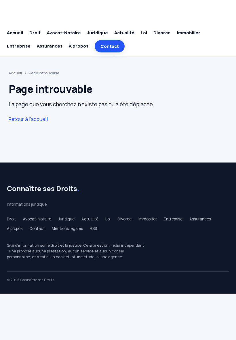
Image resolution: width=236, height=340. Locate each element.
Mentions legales (67, 228)
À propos (78, 46)
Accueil (15, 33)
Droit (35, 33)
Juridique (97, 33)
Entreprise (19, 46)
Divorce (162, 33)
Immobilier (188, 33)
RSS (93, 228)
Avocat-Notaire (64, 33)
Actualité (124, 33)
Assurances (49, 46)
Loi (144, 33)
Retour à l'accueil (28, 119)
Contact (109, 46)
